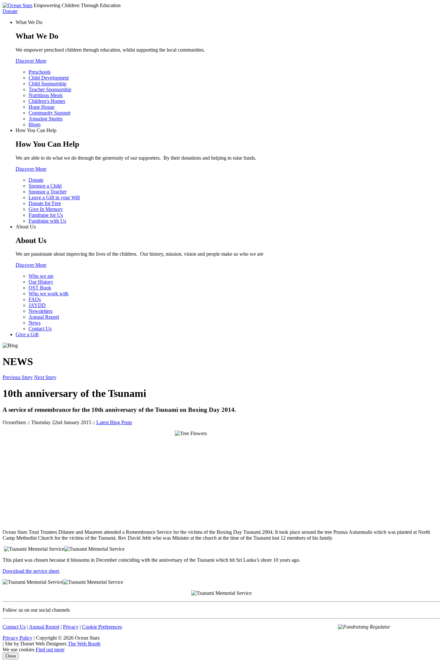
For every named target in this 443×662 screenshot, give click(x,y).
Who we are (41, 276)
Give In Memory (46, 209)
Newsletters (41, 311)
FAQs (35, 299)
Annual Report (44, 317)
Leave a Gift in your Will (54, 197)
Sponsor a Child (45, 186)
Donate (10, 11)
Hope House (41, 107)
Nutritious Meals (46, 95)
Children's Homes (47, 101)
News (35, 322)
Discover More (31, 61)
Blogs (35, 124)
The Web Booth (84, 643)
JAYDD (37, 305)
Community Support (49, 113)
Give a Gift (27, 334)
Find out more (50, 649)
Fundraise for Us (46, 215)
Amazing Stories (46, 118)
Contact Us (40, 328)
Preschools (40, 72)
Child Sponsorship (47, 83)
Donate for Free (45, 203)
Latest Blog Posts (114, 422)
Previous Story (18, 377)
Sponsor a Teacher (47, 191)
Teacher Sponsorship (50, 89)
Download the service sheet (31, 571)
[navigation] (221, 178)
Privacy (70, 627)
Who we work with (48, 293)
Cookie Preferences (102, 627)
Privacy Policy (17, 638)
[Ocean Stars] (17, 5)
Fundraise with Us (47, 221)
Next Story (45, 377)
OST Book (40, 287)
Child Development (49, 77)
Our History (41, 282)
